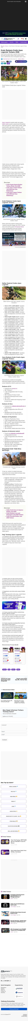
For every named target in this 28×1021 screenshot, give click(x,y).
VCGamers (7, 1014)
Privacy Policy (24, 1016)
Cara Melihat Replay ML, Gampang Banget (7, 701)
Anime (11, 923)
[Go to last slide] (23, 689)
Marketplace (3, 987)
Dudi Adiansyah (6, 59)
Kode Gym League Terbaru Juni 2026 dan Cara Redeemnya (14, 194)
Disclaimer (25, 1015)
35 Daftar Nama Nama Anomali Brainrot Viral (18, 913)
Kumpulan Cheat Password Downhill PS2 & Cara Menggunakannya (17, 895)
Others (23, 59)
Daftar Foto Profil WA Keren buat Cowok (17, 904)
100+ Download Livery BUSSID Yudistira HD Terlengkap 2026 (18, 930)
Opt (9, 669)
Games (6, 46)
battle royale (5, 124)
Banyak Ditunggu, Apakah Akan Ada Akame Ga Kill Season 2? (18, 921)
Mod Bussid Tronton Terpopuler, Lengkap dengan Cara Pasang (19, 701)
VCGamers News (19, 226)
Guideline (25, 1014)
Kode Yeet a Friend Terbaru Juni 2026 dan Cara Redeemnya (14, 189)
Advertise (3, 992)
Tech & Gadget (13, 906)
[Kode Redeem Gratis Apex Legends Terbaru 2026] (10, 61)
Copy (8, 63)
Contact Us (3, 991)
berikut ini (14, 388)
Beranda (2, 46)
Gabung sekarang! (14, 1009)
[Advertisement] (14, 16)
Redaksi (2, 988)
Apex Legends (6, 122)
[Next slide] (25, 689)
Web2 (18, 669)
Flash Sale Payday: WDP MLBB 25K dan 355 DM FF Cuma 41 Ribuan (19, 841)
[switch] (26, 39)
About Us (3, 990)
